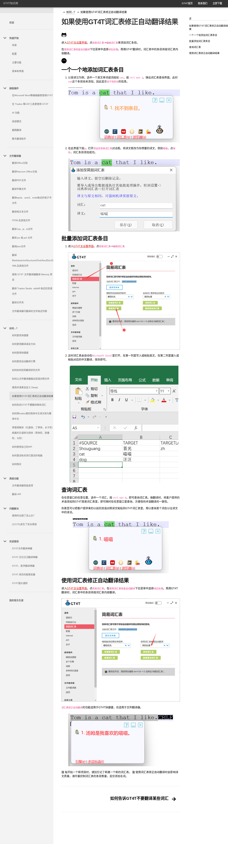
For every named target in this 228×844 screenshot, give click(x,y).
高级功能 (14, 478)
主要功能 (16, 62)
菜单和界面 (18, 71)
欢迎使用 (14, 541)
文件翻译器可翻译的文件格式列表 (29, 311)
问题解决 (14, 508)
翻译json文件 (19, 246)
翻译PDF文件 (19, 180)
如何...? (13, 328)
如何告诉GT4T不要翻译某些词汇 (29, 404)
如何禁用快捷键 (20, 352)
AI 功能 (16, 112)
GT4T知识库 (10, 3)
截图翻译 (16, 130)
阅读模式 (16, 121)
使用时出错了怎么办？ (23, 515)
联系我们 (202, 3)
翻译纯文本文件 (20, 211)
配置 (14, 53)
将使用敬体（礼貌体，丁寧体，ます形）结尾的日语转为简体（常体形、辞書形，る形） (32, 432)
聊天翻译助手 (19, 138)
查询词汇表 (195, 47)
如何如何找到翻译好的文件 (26, 370)
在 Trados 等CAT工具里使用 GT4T (30, 104)
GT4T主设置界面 (77, 42)
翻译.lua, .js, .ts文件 (22, 229)
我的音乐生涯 (16, 600)
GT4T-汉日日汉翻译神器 (25, 557)
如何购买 (16, 464)
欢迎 (11, 22)
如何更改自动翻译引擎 (23, 361)
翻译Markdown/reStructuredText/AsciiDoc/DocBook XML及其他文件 (36, 260)
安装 (14, 45)
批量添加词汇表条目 (199, 41)
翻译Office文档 (20, 163)
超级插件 (14, 88)
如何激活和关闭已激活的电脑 (27, 455)
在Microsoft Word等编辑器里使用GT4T (32, 95)
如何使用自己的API (22, 446)
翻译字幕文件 (19, 189)
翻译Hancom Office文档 (24, 171)
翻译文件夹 (18, 302)
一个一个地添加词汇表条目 (203, 35)
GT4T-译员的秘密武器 (23, 574)
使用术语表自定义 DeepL (25, 387)
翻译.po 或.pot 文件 (22, 237)
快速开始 (14, 38)
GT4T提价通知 (20, 583)
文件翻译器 (15, 156)
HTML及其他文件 (21, 220)
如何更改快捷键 (20, 335)
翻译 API (16, 494)
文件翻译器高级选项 (22, 485)
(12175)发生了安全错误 (24, 524)
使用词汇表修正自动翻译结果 (204, 53)
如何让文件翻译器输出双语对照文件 (30, 378)
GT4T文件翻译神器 (22, 548)
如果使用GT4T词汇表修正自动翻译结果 (32, 396)
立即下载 (217, 3)
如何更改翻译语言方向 (23, 344)
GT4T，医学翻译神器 (23, 565)
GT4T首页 (187, 3)
